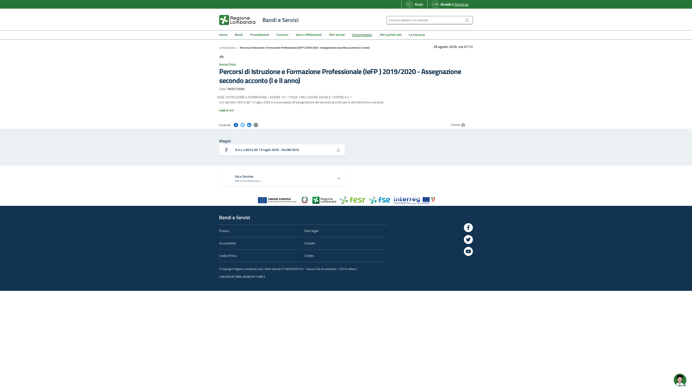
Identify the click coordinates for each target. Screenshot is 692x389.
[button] (342, 110)
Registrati (461, 4)
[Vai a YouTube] (468, 251)
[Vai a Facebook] (468, 228)
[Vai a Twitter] (468, 239)
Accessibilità (227, 243)
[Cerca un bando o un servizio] (467, 20)
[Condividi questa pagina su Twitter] (242, 124)
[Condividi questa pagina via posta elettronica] (256, 124)
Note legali (311, 230)
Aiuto (419, 4)
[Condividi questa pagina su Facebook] (236, 124)
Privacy (224, 230)
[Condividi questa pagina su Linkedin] (249, 124)
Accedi (446, 4)
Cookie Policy (228, 255)
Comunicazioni (227, 48)
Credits (309, 255)
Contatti (309, 243)
